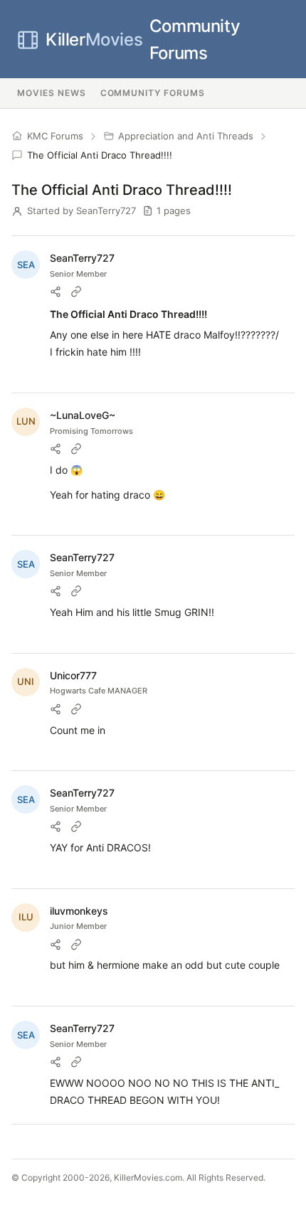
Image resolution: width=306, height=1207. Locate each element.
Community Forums (143, 39)
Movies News (51, 92)
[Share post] (55, 291)
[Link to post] (76, 291)
